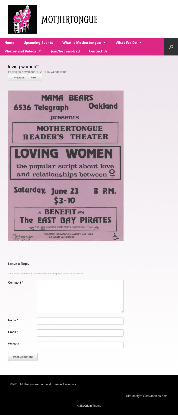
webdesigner (59, 72)
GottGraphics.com (155, 396)
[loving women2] (66, 240)
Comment (15, 282)
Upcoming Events (38, 42)
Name (13, 320)
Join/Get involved (65, 51)
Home (9, 42)
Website (13, 344)
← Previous (18, 77)
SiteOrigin (85, 405)
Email (13, 332)
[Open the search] (171, 46)
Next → (35, 77)
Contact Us (98, 51)
